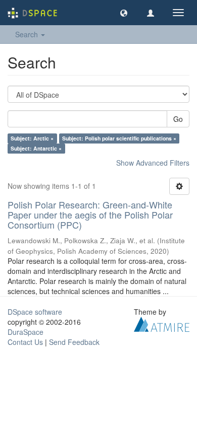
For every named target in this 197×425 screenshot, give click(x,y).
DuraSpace (25, 332)
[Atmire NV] (161, 323)
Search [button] (27, 34)
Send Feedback (74, 342)
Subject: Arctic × (32, 138)
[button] (124, 12)
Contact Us (25, 342)
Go (178, 119)
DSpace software (35, 312)
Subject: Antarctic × (36, 148)
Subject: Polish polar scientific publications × (119, 138)
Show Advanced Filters (152, 163)
